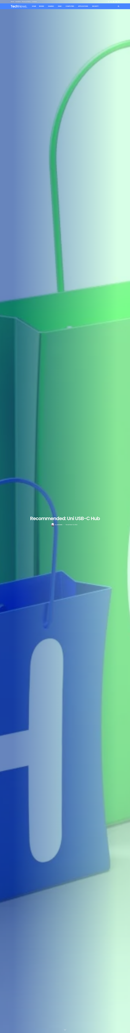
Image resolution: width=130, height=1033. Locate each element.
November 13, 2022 (71, 525)
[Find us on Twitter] (111, 1)
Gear (59, 6)
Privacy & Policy (26, 1)
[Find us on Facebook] (108, 1)
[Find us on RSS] (118, 1)
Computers (70, 6)
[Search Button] (118, 6)
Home (34, 6)
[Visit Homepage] (19, 6)
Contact (34, 1)
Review (41, 6)
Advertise (18, 1)
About (12, 1)
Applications (83, 6)
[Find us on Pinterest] (113, 1)
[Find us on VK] (116, 1)
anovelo (59, 525)
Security (95, 6)
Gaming (51, 6)
